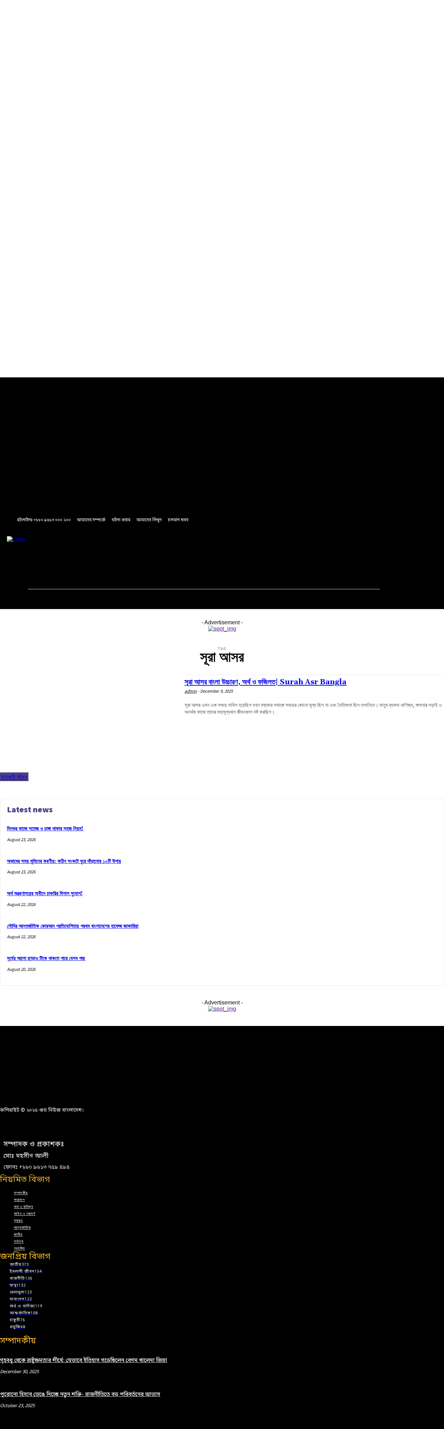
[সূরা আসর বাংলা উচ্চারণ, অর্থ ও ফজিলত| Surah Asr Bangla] (89, 728)
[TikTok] (144, 550)
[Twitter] (157, 550)
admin (191, 691)
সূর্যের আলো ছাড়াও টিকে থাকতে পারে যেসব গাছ (46, 958)
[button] (168, 565)
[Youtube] (169, 550)
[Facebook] (105, 550)
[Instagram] (118, 550)
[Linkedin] (131, 550)
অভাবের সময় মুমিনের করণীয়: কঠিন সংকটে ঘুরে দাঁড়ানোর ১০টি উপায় (64, 861)
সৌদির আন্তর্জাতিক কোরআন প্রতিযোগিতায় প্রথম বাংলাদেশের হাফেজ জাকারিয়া (72, 926)
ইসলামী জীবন (14, 776)
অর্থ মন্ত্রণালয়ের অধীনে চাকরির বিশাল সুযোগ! (45, 893)
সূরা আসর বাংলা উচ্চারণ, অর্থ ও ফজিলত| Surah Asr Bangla (266, 682)
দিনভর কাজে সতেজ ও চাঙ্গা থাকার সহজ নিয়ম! (45, 828)
